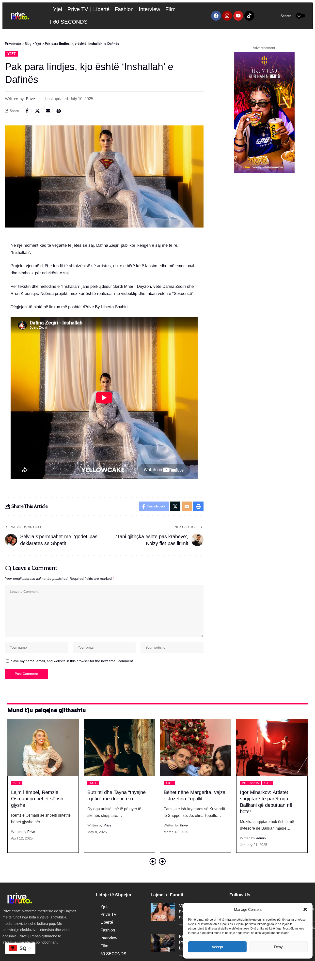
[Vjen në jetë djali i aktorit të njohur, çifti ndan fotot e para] (163, 912)
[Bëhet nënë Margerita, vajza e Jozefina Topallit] (119, 747)
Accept (217, 947)
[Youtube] (238, 16)
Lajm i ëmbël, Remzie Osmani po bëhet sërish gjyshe (266, 799)
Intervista (174, 783)
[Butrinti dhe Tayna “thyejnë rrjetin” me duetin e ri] (43, 747)
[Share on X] (37, 111)
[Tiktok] (249, 16)
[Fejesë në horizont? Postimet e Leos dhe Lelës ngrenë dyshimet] (163, 943)
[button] (305, 909)
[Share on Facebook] (27, 111)
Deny (278, 947)
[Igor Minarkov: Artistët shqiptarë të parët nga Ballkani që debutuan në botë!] (195, 747)
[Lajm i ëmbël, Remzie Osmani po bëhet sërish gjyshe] (272, 747)
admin (184, 838)
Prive (30, 98)
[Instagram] (227, 16)
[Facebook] (216, 16)
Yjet (11, 54)
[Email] (48, 111)
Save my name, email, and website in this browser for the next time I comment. (72, 661)
